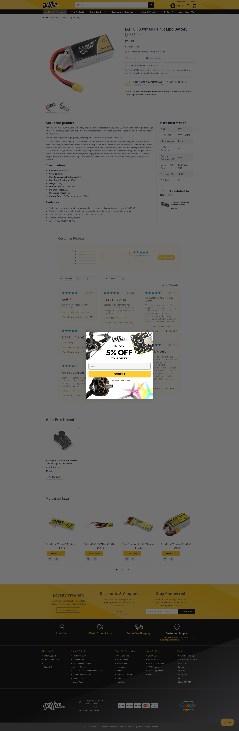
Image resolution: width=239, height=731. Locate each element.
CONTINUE (119, 374)
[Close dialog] (150, 335)
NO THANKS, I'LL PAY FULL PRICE (119, 380)
